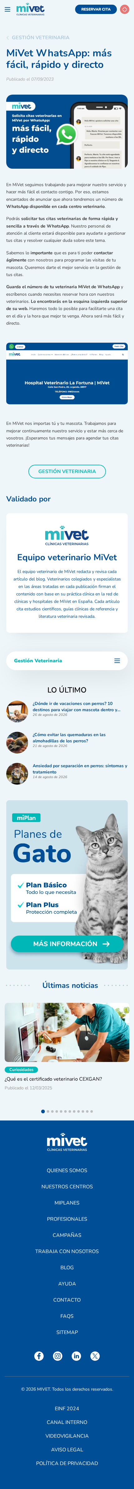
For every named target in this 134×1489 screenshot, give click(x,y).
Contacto (67, 1300)
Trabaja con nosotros (67, 1251)
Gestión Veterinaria (40, 37)
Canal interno (67, 1422)
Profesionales (67, 1219)
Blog (67, 1267)
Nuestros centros (67, 1186)
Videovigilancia (67, 1436)
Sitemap (67, 1332)
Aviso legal (67, 1449)
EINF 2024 (67, 1408)
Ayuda (67, 1283)
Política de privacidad (67, 1463)
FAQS (67, 1316)
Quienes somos (67, 1170)
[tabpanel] (67, 1052)
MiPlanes (67, 1203)
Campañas (67, 1235)
